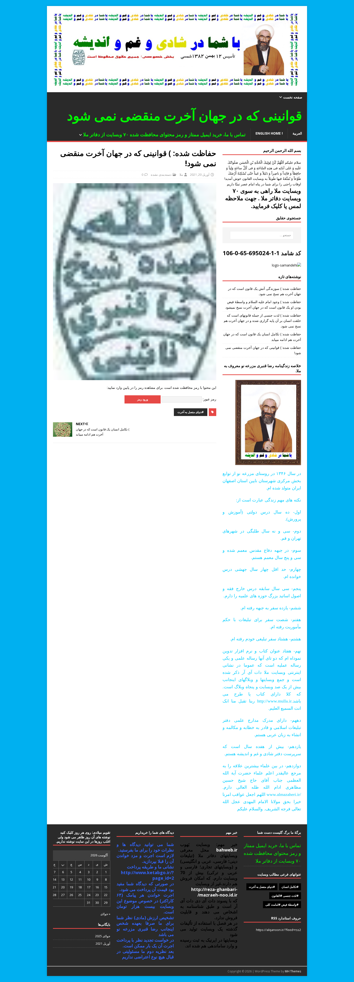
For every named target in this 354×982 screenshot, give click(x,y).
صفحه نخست (292, 97)
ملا (181, 174)
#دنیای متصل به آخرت (190, 412)
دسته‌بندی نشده (161, 174)
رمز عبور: (209, 399)
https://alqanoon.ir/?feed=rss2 (278, 930)
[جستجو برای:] (261, 235)
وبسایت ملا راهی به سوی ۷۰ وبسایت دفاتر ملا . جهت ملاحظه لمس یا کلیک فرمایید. (263, 198)
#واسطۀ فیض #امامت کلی (282, 905)
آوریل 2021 (103, 943)
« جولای (105, 914)
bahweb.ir (223, 850)
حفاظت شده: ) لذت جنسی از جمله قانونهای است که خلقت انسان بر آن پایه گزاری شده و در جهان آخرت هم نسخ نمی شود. (262, 320)
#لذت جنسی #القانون (285, 896)
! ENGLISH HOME (269, 133)
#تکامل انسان (290, 887)
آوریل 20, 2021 (200, 174)
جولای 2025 (102, 936)
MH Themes (293, 971)
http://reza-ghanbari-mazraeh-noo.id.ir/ (214, 892)
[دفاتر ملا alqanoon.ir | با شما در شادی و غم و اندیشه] (177, 89)
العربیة (297, 133)
